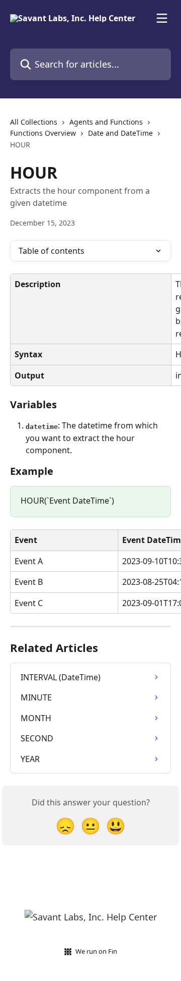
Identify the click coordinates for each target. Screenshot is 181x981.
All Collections (33, 122)
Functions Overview (43, 133)
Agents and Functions (106, 122)
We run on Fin (96, 951)
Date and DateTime (120, 133)
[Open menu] (162, 18)
